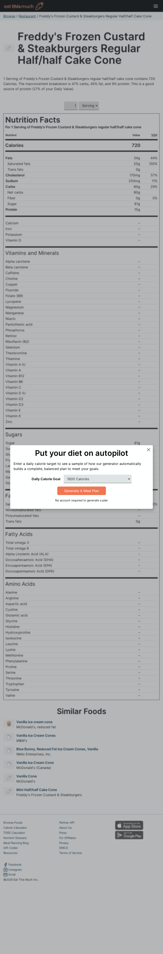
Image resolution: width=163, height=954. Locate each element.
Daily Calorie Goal (46, 479)
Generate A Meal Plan (81, 491)
